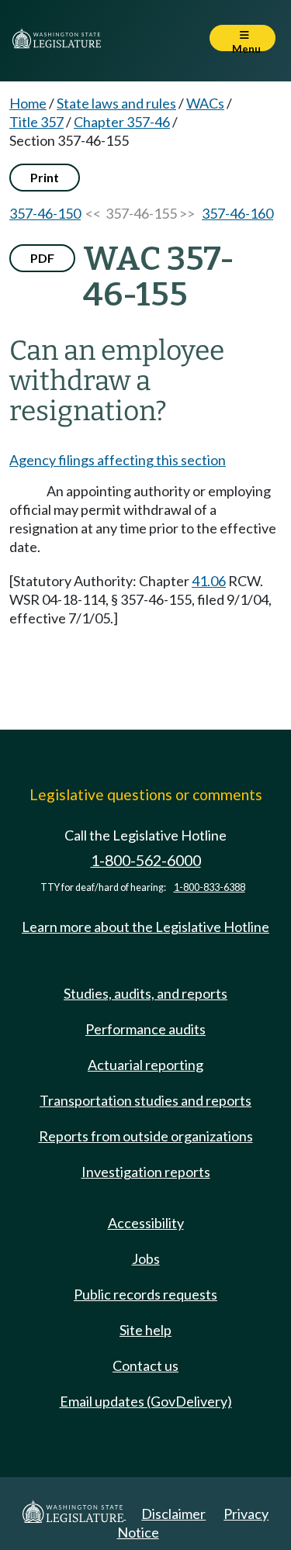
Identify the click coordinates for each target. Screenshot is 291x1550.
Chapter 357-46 (122, 121)
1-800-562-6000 (146, 860)
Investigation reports (145, 1171)
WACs (205, 103)
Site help (145, 1329)
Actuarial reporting (145, 1064)
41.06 (209, 580)
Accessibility (146, 1222)
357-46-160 (237, 213)
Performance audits (145, 1028)
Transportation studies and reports (145, 1100)
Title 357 (36, 121)
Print (44, 177)
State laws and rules (116, 103)
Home (28, 103)
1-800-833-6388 (209, 887)
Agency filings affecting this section (117, 459)
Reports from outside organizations (146, 1135)
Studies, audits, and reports (145, 993)
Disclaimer (173, 1513)
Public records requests (145, 1294)
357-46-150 (45, 213)
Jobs (146, 1258)
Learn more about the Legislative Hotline (145, 926)
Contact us (145, 1365)
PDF (42, 257)
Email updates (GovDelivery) (146, 1401)
